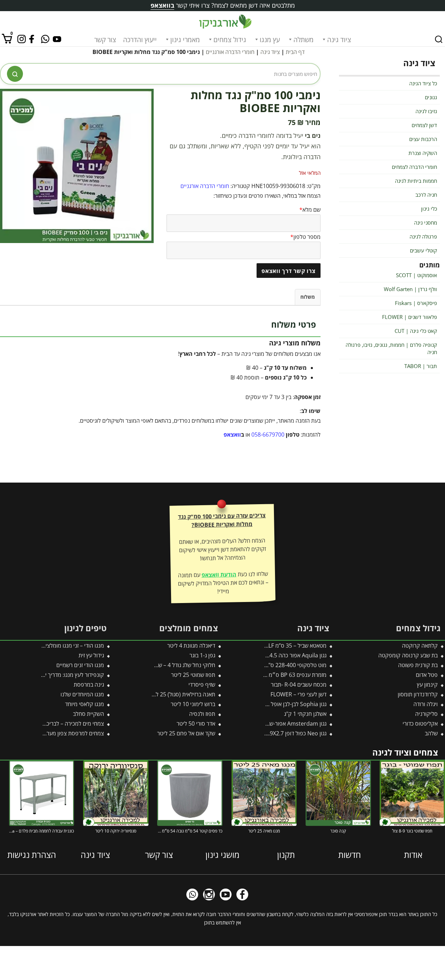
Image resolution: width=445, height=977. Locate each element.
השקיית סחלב (88, 714)
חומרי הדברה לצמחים (414, 166)
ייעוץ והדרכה (140, 39)
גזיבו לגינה (426, 111)
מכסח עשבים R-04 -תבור (298, 684)
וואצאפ (232, 434)
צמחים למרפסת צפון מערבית (71, 733)
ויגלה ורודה (425, 704)
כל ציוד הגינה (423, 83)
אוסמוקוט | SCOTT (416, 275)
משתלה (303, 39)
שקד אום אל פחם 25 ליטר (186, 733)
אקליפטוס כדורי (420, 723)
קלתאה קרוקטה (420, 645)
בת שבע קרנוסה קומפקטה (408, 655)
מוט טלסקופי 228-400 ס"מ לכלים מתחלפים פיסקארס (265, 665)
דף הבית (295, 52)
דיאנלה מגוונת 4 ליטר (191, 645)
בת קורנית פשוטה (418, 665)
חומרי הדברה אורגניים (230, 52)
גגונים (431, 97)
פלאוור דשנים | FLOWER (409, 316)
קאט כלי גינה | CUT (416, 330)
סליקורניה (426, 714)
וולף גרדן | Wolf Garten (410, 289)
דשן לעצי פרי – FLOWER (298, 694)
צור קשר (105, 39)
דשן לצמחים (424, 125)
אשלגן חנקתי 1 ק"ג (305, 714)
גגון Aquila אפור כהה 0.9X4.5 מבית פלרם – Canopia (265, 655)
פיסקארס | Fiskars (416, 302)
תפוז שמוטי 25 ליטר (193, 675)
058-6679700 (267, 434)
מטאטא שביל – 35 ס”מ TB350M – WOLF (279, 645)
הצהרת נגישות (31, 854)
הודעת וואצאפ (218, 574)
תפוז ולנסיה (202, 714)
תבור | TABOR (420, 365)
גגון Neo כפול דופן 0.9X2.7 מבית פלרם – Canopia (269, 733)
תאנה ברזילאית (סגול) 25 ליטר (181, 694)
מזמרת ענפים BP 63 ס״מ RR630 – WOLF (278, 675)
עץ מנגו (270, 39)
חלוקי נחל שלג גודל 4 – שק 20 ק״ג (176, 665)
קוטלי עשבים (423, 250)
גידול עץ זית (91, 655)
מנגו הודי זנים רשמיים (80, 665)
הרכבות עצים (423, 138)
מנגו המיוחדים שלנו (82, 694)
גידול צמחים (229, 39)
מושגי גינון (222, 854)
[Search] (438, 39)
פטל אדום (427, 675)
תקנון (286, 854)
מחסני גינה (425, 222)
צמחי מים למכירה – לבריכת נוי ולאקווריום (58, 723)
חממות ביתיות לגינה (416, 180)
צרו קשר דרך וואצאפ (288, 271)
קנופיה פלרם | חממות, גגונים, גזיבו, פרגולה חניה (391, 348)
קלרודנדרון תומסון (418, 694)
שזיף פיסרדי (201, 684)
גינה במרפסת (89, 684)
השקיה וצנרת (422, 152)
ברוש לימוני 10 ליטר (193, 704)
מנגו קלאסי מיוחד (84, 704)
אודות (413, 854)
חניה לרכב (426, 194)
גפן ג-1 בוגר (202, 655)
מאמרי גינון (185, 39)
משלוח (307, 297)
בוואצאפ (162, 5)
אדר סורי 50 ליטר (196, 723)
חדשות (349, 854)
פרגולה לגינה (423, 236)
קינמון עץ (427, 684)
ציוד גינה (339, 39)
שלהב (431, 733)
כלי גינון (429, 208)
